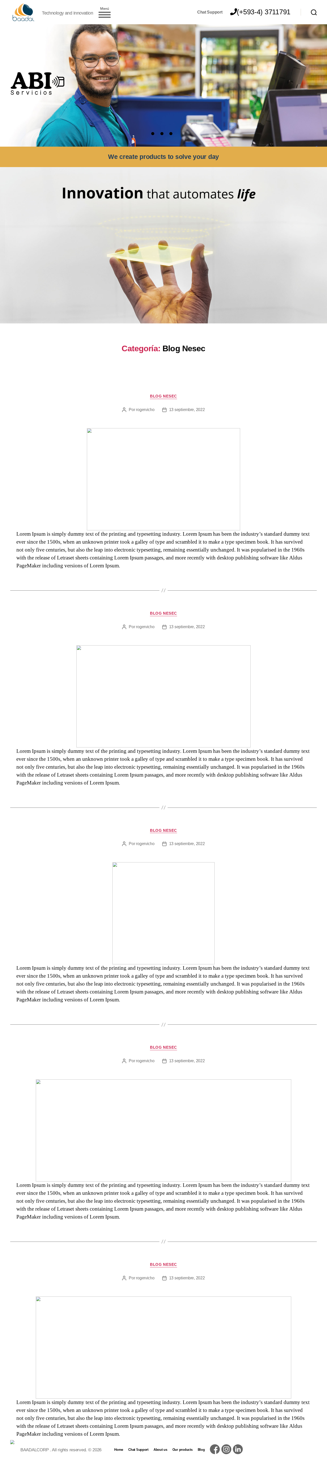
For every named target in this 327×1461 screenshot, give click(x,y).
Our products (182, 1450)
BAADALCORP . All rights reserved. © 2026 (60, 1449)
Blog (201, 1450)
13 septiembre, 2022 (187, 409)
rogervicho (145, 409)
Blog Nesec (163, 396)
